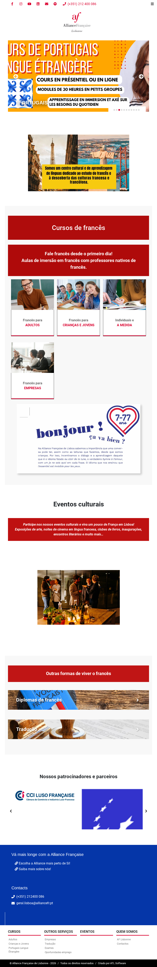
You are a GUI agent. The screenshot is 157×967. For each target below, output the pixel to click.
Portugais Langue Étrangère (18, 950)
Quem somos (127, 932)
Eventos (87, 932)
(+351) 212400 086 (30, 896)
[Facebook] (12, 4)
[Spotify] (55, 4)
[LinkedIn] (38, 4)
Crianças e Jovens (19, 943)
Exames (49, 948)
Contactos (122, 943)
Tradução (50, 943)
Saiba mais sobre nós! (34, 869)
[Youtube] (29, 4)
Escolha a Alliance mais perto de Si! (44, 863)
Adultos (13, 939)
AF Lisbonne (124, 939)
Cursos (14, 932)
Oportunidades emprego (58, 952)
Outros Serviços (58, 932)
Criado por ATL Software (112, 963)
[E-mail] (47, 4)
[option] (44, 809)
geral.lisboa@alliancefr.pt (34, 903)
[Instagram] (21, 4)
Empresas (50, 939)
